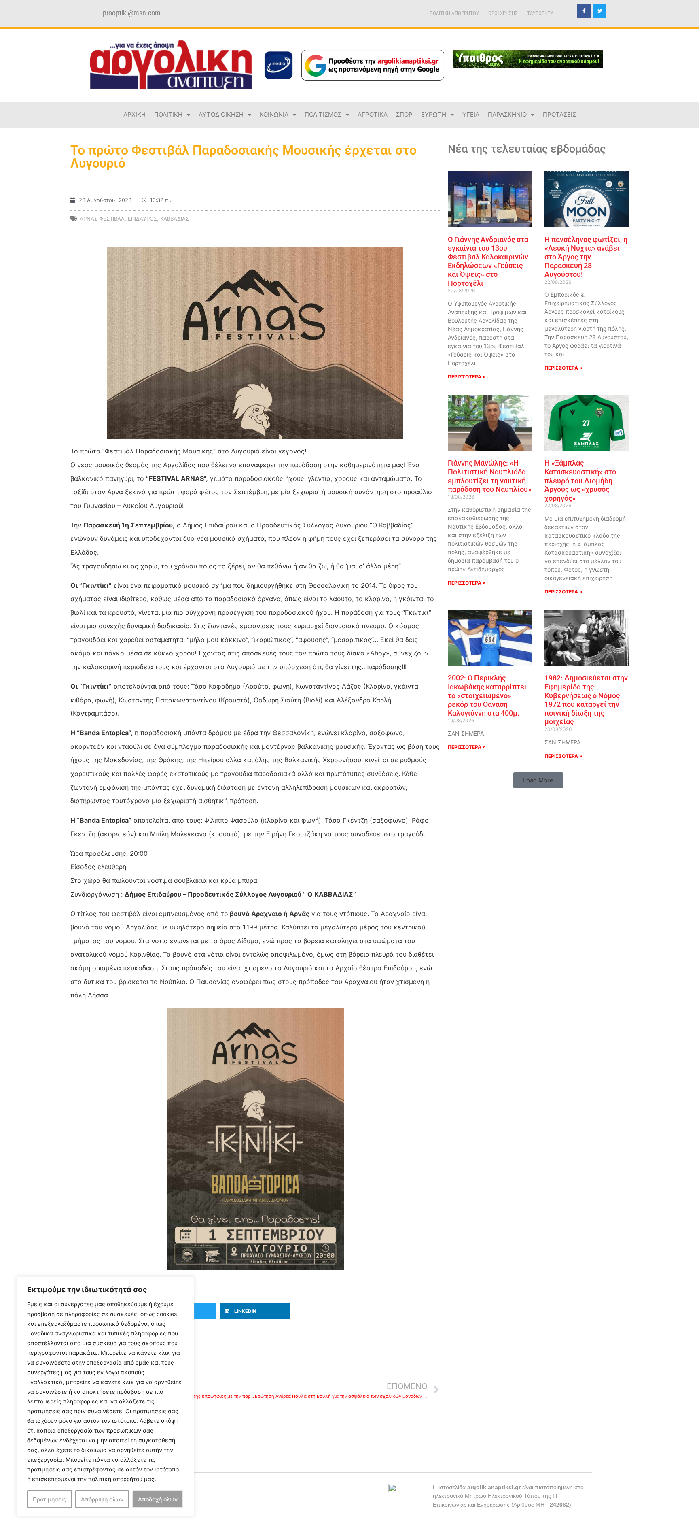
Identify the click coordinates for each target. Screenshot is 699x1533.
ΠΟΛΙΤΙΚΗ (168, 114)
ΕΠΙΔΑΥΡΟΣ (142, 218)
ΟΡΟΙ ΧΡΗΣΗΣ (503, 13)
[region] (105, 1396)
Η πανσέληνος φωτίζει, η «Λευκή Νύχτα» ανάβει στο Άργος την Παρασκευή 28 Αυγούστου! (585, 257)
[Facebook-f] (584, 11)
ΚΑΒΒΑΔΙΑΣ (174, 218)
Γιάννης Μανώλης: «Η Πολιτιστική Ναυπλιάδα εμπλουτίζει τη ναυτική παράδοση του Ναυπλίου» (490, 476)
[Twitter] (600, 11)
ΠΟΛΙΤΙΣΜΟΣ (323, 114)
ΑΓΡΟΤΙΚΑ (373, 114)
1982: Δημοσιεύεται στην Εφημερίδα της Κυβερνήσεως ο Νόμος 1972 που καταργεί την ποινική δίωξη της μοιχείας (586, 700)
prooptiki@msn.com (132, 13)
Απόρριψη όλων (102, 1499)
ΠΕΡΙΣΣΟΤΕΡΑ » (467, 377)
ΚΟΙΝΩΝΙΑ (274, 114)
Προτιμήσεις (49, 1499)
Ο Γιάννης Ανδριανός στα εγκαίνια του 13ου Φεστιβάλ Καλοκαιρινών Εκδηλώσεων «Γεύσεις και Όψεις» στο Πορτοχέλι (488, 261)
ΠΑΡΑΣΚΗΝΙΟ (507, 114)
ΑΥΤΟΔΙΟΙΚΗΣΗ (221, 114)
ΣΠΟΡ (404, 114)
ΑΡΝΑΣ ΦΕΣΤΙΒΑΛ (102, 218)
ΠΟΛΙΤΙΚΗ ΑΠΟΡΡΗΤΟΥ (454, 13)
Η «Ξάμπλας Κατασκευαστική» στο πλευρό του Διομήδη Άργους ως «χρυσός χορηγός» (580, 480)
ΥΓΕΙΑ (470, 114)
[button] (255, 1311)
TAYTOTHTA (540, 13)
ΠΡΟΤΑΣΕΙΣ (559, 114)
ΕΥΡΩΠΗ (433, 114)
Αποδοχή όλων (158, 1499)
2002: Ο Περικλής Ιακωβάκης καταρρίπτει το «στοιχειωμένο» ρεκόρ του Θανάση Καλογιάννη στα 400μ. (487, 695)
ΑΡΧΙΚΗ (134, 114)
